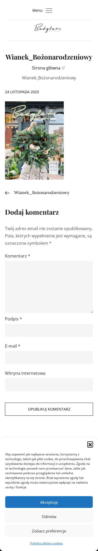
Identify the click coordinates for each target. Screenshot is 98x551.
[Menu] (49, 10)
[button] (90, 444)
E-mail (12, 346)
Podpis (13, 319)
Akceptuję (49, 502)
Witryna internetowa (25, 373)
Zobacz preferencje (49, 531)
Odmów (49, 516)
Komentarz (17, 256)
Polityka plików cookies (46, 543)
